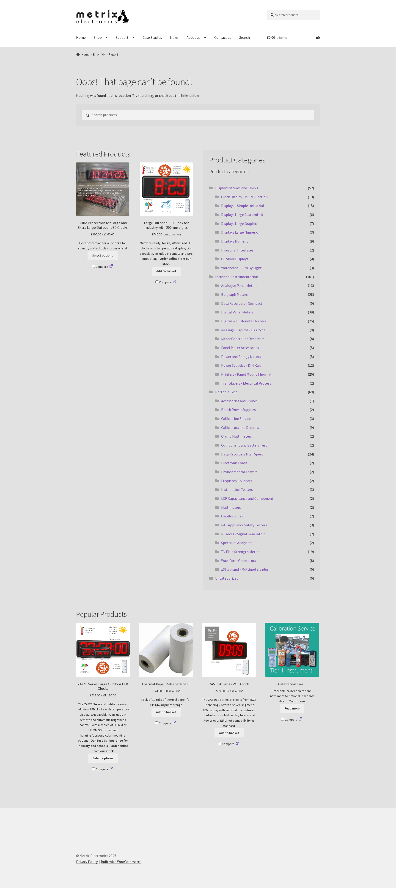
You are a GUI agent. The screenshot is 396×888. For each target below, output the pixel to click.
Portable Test (226, 392)
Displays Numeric (234, 241)
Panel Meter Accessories (240, 347)
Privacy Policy (87, 861)
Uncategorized (226, 578)
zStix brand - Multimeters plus (245, 569)
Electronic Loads (234, 463)
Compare (101, 267)
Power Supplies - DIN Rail (241, 365)
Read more (292, 708)
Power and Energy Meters (241, 356)
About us (193, 37)
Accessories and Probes (239, 401)
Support (122, 37)
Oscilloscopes (232, 516)
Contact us (222, 37)
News (174, 37)
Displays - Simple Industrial (242, 205)
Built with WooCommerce (121, 861)
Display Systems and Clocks (236, 188)
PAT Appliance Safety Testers (244, 525)
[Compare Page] (111, 267)
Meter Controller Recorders (242, 338)
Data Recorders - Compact (241, 303)
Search (244, 37)
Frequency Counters (236, 480)
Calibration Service (236, 418)
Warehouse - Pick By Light (241, 267)
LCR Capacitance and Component (247, 498)
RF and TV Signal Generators (243, 534)
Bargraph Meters (234, 294)
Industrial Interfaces (237, 250)
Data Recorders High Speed (242, 454)
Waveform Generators (238, 560)
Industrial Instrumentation (236, 276)
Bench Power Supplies (238, 409)
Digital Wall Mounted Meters (243, 321)
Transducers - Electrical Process (246, 383)
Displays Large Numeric (239, 232)
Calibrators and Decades (240, 427)
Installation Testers (237, 489)
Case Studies (152, 37)
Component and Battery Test (244, 445)
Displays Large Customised (242, 214)
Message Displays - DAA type (243, 330)
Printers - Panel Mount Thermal (246, 374)
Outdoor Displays (234, 259)
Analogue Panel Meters (239, 285)
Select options (102, 255)
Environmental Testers (239, 471)
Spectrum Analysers (236, 542)
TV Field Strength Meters (240, 551)
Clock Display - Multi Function (244, 197)
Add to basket (166, 271)
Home (81, 37)
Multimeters (231, 507)
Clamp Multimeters (236, 436)
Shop (98, 37)
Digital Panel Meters (237, 312)
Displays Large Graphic (239, 223)
